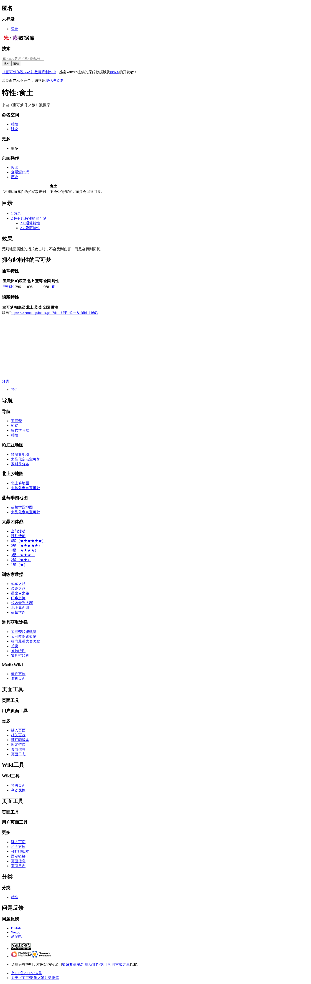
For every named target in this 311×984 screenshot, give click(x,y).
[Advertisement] (138, 347)
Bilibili (16, 928)
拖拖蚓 (8, 286)
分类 (5, 381)
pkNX (114, 72)
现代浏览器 (55, 80)
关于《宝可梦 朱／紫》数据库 (35, 978)
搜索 (6, 48)
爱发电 (16, 936)
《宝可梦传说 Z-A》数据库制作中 (29, 72)
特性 (14, 390)
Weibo (15, 932)
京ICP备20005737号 (26, 973)
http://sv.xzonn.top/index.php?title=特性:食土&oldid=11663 (54, 313)
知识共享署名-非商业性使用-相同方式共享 (96, 964)
